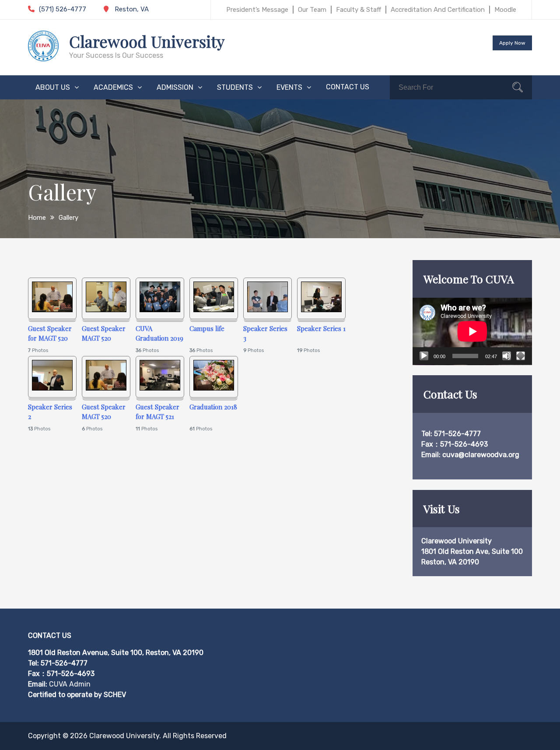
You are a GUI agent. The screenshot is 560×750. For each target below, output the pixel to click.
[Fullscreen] (520, 356)
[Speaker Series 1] (321, 310)
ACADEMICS (113, 87)
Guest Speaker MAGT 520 (104, 333)
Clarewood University (146, 41)
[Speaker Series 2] (52, 388)
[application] (472, 331)
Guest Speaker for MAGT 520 (50, 333)
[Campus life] (213, 310)
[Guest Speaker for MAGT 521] (160, 388)
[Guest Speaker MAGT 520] (106, 310)
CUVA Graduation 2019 (159, 333)
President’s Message (257, 10)
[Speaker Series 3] (267, 310)
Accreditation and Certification (438, 10)
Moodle (505, 10)
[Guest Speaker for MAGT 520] (52, 310)
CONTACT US (347, 87)
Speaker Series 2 (50, 411)
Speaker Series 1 (321, 328)
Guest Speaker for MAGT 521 (157, 411)
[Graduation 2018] (213, 388)
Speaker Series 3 (265, 333)
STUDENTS (235, 87)
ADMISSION (175, 87)
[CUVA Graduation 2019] (160, 310)
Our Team (312, 10)
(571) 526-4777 (62, 9)
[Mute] (506, 356)
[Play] (424, 356)
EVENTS (289, 87)
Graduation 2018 (213, 406)
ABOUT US (52, 87)
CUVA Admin (70, 684)
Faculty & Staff (358, 10)
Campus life (206, 328)
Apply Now (512, 43)
